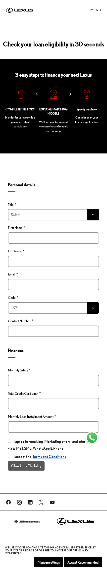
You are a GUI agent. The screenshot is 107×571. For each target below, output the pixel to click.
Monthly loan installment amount (31, 417)
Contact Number (19, 321)
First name (15, 228)
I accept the (40, 456)
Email (11, 274)
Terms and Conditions (49, 456)
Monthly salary (18, 370)
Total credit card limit (23, 393)
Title (11, 205)
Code (12, 298)
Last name (15, 251)
